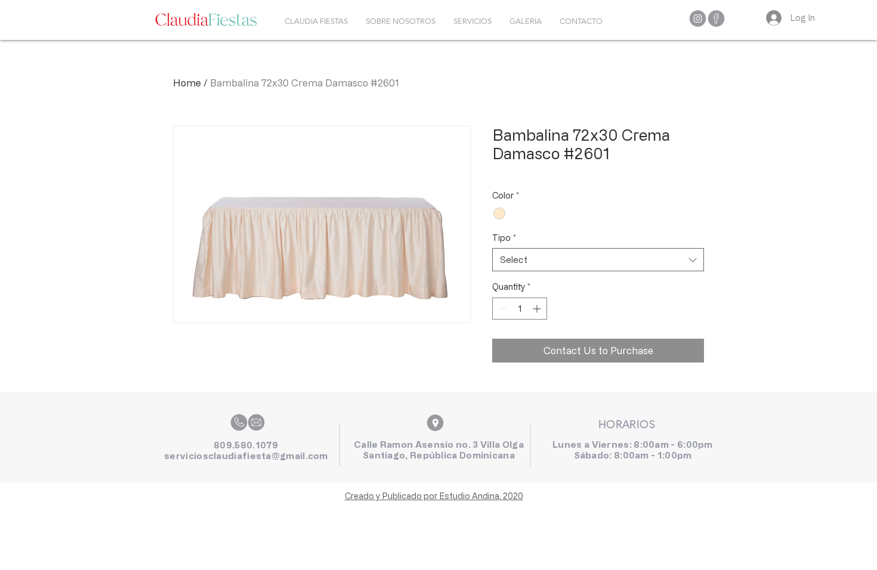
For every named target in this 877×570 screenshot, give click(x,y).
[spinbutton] (519, 308)
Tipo (504, 237)
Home (187, 83)
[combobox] (598, 259)
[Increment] (537, 308)
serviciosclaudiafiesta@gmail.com (246, 456)
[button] (472, 21)
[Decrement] (501, 308)
